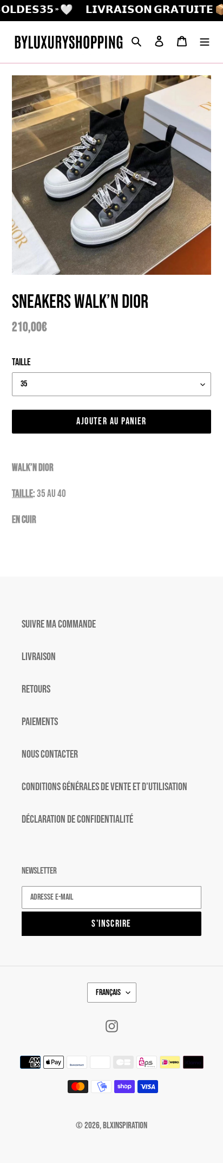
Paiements (40, 721)
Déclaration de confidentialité (77, 819)
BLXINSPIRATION (125, 1125)
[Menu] (204, 41)
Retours (36, 689)
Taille (21, 362)
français (108, 992)
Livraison (39, 656)
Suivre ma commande (59, 624)
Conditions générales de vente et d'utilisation (104, 786)
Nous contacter (50, 754)
